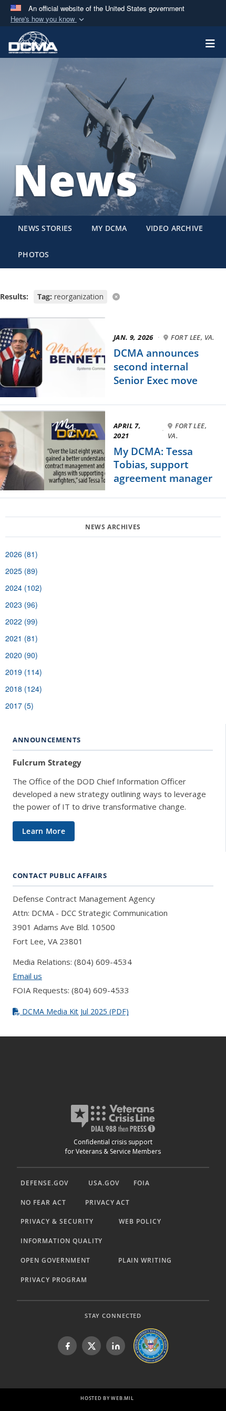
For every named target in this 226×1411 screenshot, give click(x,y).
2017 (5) (19, 705)
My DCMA (109, 228)
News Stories (45, 228)
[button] (48, 19)
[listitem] (67, 1345)
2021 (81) (21, 638)
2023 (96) (21, 604)
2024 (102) (23, 587)
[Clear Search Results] (113, 296)
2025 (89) (21, 571)
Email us (27, 976)
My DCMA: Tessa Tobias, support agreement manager (163, 465)
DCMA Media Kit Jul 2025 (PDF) (74, 1011)
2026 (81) (21, 554)
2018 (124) (23, 688)
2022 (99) (21, 621)
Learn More (43, 831)
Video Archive (174, 228)
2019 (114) (23, 672)
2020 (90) (21, 655)
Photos (33, 254)
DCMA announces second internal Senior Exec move (156, 366)
